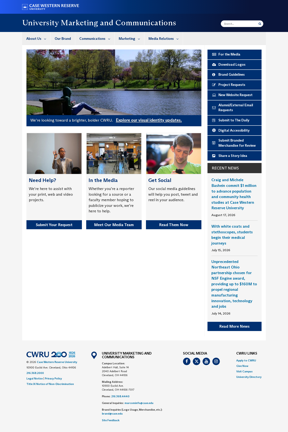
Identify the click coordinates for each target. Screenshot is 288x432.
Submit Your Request (54, 224)
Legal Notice (34, 378)
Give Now (242, 366)
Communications (92, 38)
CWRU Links (246, 354)
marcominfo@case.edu (139, 403)
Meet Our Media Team (114, 224)
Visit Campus (244, 371)
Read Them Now (173, 224)
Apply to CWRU (246, 360)
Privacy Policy (53, 378)
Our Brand (63, 38)
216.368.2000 (35, 373)
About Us (33, 38)
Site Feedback (111, 420)
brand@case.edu (112, 413)
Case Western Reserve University (57, 362)
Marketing (127, 38)
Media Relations (161, 38)
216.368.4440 (120, 396)
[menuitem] (36, 38)
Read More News (234, 326)
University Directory (249, 377)
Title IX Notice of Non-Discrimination (50, 384)
